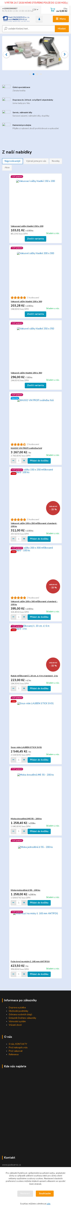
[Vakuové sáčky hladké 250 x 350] (35, 346)
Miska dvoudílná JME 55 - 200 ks (26, 818)
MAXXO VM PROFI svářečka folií (26, 448)
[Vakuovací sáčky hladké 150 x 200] (35, 199)
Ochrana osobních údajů (20, 1014)
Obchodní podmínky (18, 1011)
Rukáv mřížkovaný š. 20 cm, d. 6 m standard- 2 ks (34, 675)
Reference (13, 1054)
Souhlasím (45, 1193)
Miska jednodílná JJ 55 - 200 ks (25, 890)
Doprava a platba (17, 1007)
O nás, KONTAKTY (18, 1044)
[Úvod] (16, 19)
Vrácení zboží (15, 1025)
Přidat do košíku (39, 460)
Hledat (62, 28)
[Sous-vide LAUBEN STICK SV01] (35, 720)
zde (48, 1203)
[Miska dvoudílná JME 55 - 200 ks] (35, 792)
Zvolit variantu (35, 238)
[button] (6, 54)
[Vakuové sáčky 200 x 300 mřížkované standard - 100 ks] (35, 571)
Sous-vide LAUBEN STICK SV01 (26, 747)
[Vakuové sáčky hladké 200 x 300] (35, 270)
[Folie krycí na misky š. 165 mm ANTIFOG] (35, 934)
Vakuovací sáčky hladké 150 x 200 (27, 226)
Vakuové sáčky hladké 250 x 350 (26, 372)
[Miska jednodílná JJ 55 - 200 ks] (35, 863)
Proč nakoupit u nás (18, 1047)
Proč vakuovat (15, 1051)
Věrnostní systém (17, 1021)
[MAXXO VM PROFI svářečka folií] (35, 417)
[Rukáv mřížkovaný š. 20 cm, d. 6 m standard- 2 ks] (35, 649)
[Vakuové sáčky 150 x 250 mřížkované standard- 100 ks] (35, 492)
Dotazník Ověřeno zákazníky (22, 1018)
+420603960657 (9, 8)
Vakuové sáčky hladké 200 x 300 (26, 301)
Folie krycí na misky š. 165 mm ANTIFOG (30, 961)
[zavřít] (67, 3)
